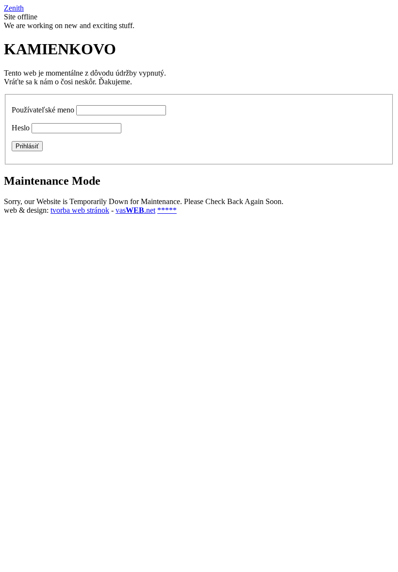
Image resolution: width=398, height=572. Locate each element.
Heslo (21, 128)
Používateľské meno (43, 110)
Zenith (14, 8)
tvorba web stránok (79, 210)
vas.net (135, 210)
